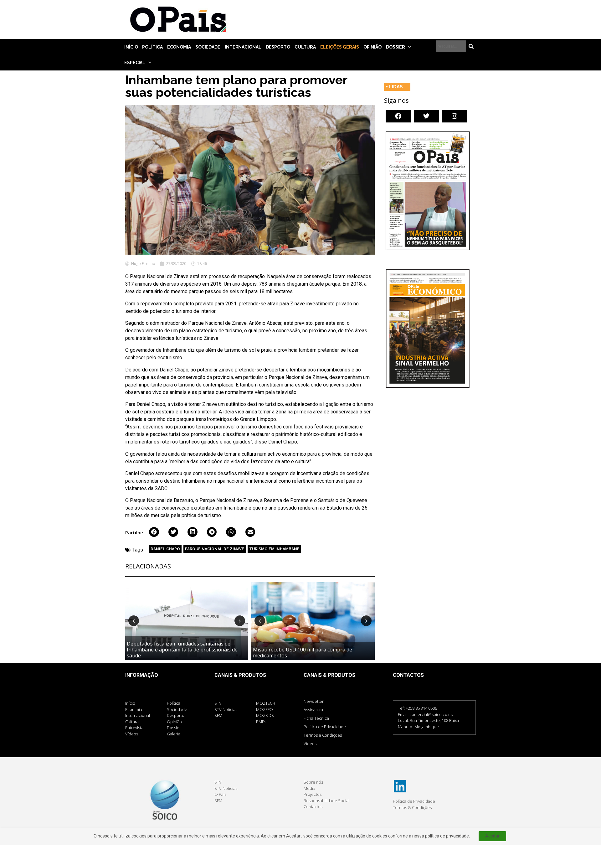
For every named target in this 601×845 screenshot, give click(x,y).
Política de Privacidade (325, 726)
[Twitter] (426, 116)
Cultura (305, 46)
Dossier (395, 46)
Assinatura (313, 710)
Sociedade (207, 46)
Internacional (243, 46)
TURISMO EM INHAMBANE (274, 549)
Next (239, 620)
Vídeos (310, 743)
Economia (179, 46)
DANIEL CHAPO (165, 549)
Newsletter (314, 701)
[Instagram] (454, 116)
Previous (133, 620)
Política (152, 46)
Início (131, 46)
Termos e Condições (323, 735)
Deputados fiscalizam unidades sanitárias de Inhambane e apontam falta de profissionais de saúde (182, 649)
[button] (154, 532)
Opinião (372, 46)
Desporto (278, 46)
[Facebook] (398, 116)
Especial (134, 62)
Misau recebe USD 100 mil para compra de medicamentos (302, 652)
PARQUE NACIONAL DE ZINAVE (214, 549)
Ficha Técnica (316, 718)
